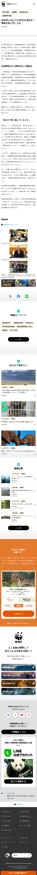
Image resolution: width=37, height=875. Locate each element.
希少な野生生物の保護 (8, 326)
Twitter (10, 296)
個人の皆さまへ (26, 816)
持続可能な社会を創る (19, 676)
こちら (28, 623)
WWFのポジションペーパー (11, 224)
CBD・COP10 (14, 330)
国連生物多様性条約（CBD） (24, 326)
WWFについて (8, 811)
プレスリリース (7, 837)
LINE (26, 296)
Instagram (28, 715)
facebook (18, 296)
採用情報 (6, 825)
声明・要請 (24, 837)
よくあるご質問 (26, 825)
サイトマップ (25, 842)
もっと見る (18, 339)
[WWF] (2, 793)
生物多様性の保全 (7, 15)
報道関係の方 (26, 821)
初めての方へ (7, 816)
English (6, 847)
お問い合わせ (7, 830)
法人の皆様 (7, 821)
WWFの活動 (5, 12)
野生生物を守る (24, 12)
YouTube (22, 715)
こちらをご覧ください (21, 868)
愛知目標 (4, 330)
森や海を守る (29, 322)
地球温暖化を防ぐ (19, 668)
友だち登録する (18, 781)
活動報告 (14, 12)
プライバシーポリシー (9, 842)
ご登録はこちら (18, 732)
